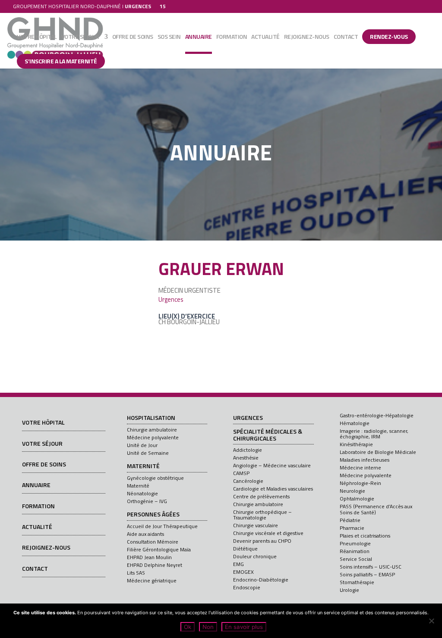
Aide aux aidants (145, 534)
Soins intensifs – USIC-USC (370, 566)
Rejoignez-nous (306, 37)
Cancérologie (248, 481)
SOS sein (169, 37)
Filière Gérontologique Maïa (159, 549)
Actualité (265, 37)
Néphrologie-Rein (360, 483)
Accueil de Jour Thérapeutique (162, 526)
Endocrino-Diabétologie (260, 579)
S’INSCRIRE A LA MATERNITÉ (61, 61)
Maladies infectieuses (364, 460)
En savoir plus (244, 626)
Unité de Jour (142, 445)
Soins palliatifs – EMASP (367, 574)
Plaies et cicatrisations (365, 535)
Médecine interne (360, 467)
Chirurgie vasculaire (255, 525)
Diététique (245, 548)
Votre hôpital (37, 37)
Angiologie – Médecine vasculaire (272, 465)
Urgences (170, 299)
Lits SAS (136, 572)
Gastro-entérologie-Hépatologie (377, 415)
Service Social (356, 559)
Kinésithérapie (356, 444)
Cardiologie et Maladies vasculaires (273, 488)
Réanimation (354, 551)
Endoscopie (246, 587)
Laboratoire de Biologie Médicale (378, 452)
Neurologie (352, 491)
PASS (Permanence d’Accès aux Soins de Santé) (376, 509)
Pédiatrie (350, 520)
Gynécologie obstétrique (155, 478)
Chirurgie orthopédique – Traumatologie (262, 514)
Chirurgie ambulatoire (152, 429)
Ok (187, 626)
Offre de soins (132, 37)
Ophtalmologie (357, 498)
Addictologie (247, 450)
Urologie (349, 590)
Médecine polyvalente (153, 437)
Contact (346, 37)
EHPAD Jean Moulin (149, 557)
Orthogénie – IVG (147, 501)
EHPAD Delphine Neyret (154, 565)
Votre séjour (80, 37)
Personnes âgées (153, 515)
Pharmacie (352, 528)
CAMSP (241, 473)
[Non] (431, 620)
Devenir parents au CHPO (262, 541)
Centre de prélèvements (261, 496)
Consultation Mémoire (152, 541)
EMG (238, 564)
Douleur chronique (255, 556)
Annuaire (198, 37)
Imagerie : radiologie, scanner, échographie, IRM (374, 433)
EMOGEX (243, 572)
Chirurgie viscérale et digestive (268, 533)
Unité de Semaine (148, 453)
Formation (231, 37)
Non (208, 626)
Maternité (143, 466)
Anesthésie (246, 457)
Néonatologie (142, 493)
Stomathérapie (357, 582)
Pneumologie (355, 543)
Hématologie (354, 423)
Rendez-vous (389, 36)
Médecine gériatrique (152, 580)
